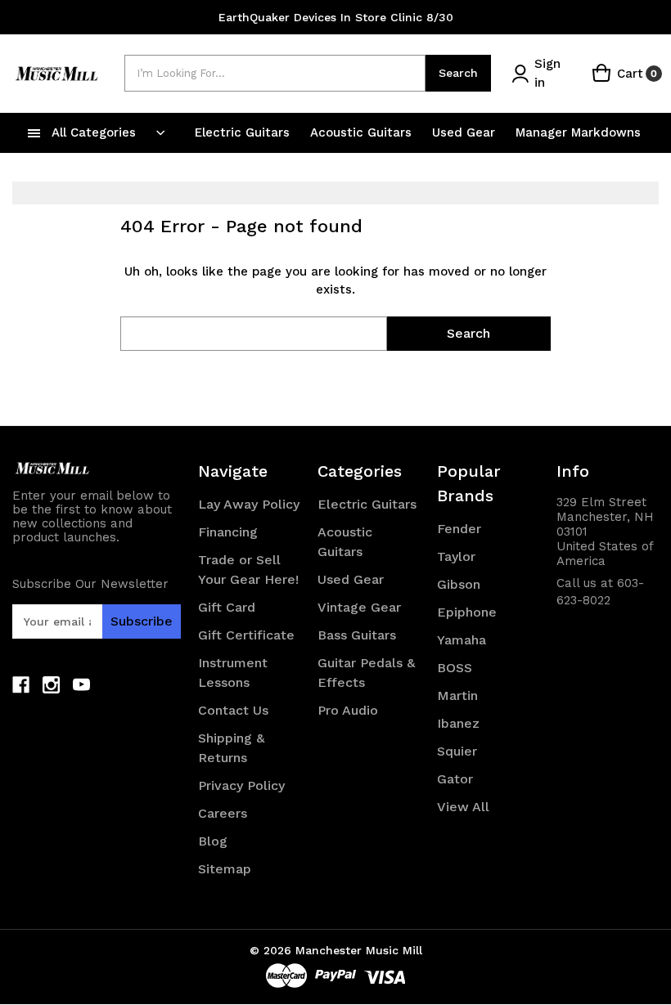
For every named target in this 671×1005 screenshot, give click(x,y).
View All (463, 806)
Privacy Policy (241, 785)
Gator (455, 779)
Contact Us (233, 710)
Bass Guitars (356, 635)
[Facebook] (20, 684)
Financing (228, 532)
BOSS (454, 667)
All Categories (94, 132)
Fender (459, 528)
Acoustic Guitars (363, 132)
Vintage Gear (359, 607)
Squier (457, 751)
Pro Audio (347, 710)
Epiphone (467, 612)
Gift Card (226, 607)
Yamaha (461, 640)
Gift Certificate (246, 635)
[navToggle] (34, 132)
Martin (457, 695)
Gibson (458, 584)
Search (458, 72)
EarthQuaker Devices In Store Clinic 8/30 (335, 17)
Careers (222, 813)
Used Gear (465, 132)
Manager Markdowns (578, 132)
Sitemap (224, 869)
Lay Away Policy (248, 504)
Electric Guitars (244, 132)
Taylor (456, 556)
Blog (212, 841)
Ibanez (458, 723)
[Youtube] (81, 684)
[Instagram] (51, 684)
